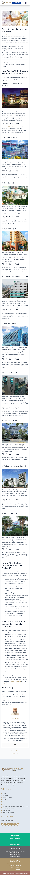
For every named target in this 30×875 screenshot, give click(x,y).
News (3, 34)
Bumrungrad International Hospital (10, 126)
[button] (25, 2)
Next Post (15, 753)
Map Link (18, 844)
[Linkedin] (15, 745)
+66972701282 (16, 867)
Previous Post (15, 751)
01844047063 (17, 854)
